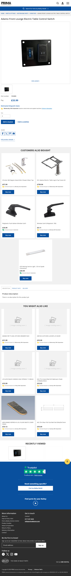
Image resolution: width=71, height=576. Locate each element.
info (16, 288)
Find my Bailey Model (35, 488)
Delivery (25, 288)
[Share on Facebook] (2, 133)
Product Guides (6, 523)
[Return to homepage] (6, 3)
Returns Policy (6, 528)
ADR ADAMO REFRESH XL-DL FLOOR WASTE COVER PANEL (17, 423)
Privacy (30, 569)
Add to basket (8, 122)
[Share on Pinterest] (10, 133)
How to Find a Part (7, 518)
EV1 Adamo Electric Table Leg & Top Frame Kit (51, 180)
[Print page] (14, 133)
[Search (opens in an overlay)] (57, 3)
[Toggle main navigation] (68, 3)
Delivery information (47, 108)
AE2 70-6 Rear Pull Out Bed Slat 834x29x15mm (51, 422)
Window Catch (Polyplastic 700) (46, 223)
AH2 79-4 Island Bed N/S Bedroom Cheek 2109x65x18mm (49, 380)
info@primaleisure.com (32, 521)
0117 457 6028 (29, 519)
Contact (4, 532)
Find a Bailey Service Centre (10, 521)
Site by (62, 562)
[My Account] (62, 3)
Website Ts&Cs (38, 569)
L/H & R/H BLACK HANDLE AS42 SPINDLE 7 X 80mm (17, 379)
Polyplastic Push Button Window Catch (14, 223)
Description (6, 288)
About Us (4, 516)
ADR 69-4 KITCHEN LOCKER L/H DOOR (48, 336)
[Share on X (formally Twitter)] (6, 133)
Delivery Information (8, 530)
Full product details (7, 139)
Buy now (8, 192)
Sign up (41, 545)
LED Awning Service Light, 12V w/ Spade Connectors (32, 267)
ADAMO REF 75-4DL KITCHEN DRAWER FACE (15, 336)
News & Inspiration (8, 525)
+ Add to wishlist (23, 122)
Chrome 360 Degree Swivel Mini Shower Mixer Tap (18, 180)
